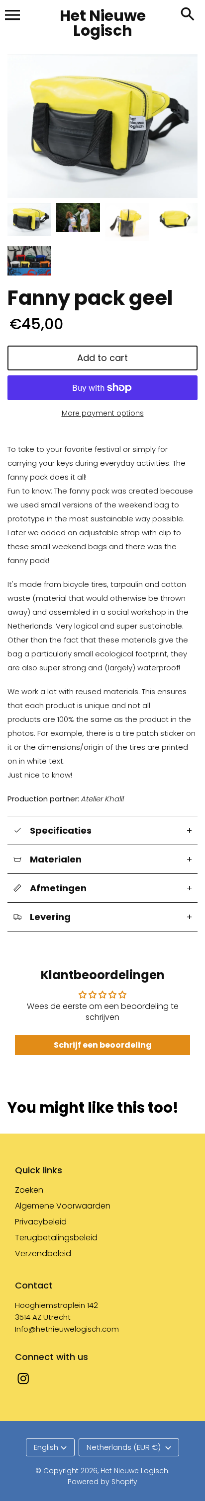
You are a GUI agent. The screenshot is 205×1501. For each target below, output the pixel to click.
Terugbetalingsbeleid (56, 1237)
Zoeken (29, 1190)
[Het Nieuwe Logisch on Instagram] (23, 1385)
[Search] (187, 14)
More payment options (103, 413)
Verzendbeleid (43, 1253)
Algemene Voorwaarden (62, 1206)
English (46, 1447)
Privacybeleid (41, 1221)
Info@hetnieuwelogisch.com (67, 1329)
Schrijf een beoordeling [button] (103, 1045)
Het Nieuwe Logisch (134, 1471)
